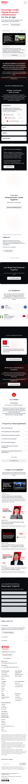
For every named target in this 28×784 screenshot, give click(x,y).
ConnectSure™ (4, 672)
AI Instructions (4, 776)
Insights (3, 695)
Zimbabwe (3, 722)
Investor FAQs (4, 707)
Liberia (2, 729)
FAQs (2, 691)
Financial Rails (4, 674)
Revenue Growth (18, 674)
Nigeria (2, 721)
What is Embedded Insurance (5, 698)
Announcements (18, 698)
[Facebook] (4, 780)
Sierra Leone (4, 730)
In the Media (17, 697)
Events (2, 688)
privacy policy (21, 769)
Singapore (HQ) (4, 713)
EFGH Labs (17, 683)
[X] (8, 780)
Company (3, 706)
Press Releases (18, 700)
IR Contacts (3, 709)
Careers (3, 689)
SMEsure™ (3, 679)
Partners (3, 686)
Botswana (3, 724)
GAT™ (2, 677)
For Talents (4, 640)
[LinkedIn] (2, 780)
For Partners (4, 637)
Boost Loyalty (18, 676)
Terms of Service (11, 776)
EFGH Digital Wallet (5, 676)
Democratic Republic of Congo (7, 726)
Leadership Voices (19, 686)
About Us (3, 683)
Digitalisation (18, 672)
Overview (17, 695)
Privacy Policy (18, 776)
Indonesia (3, 719)
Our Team (3, 684)
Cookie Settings (4, 778)
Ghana (2, 727)
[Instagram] (6, 780)
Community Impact (19, 684)
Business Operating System (14, 207)
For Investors (4, 625)
